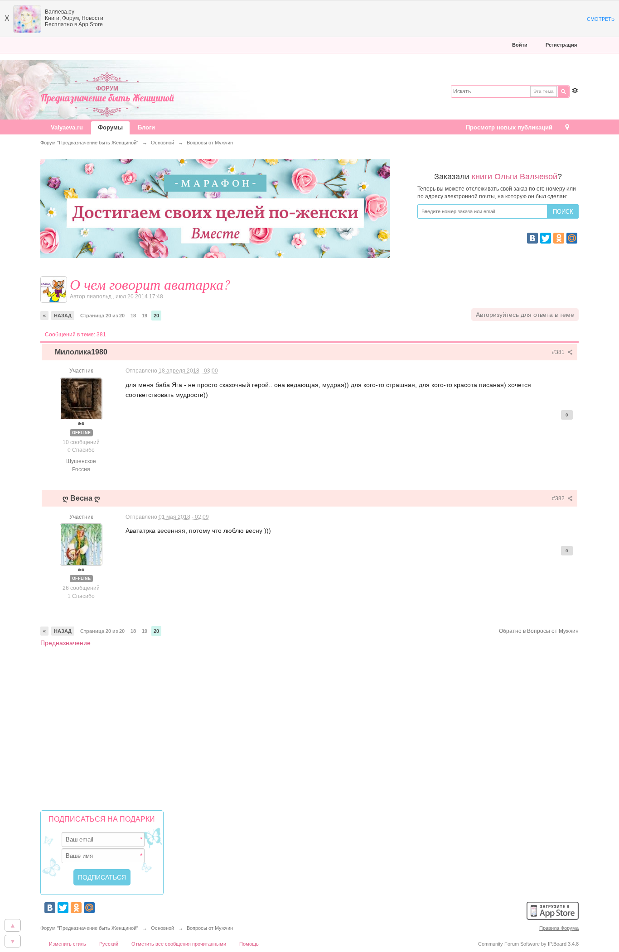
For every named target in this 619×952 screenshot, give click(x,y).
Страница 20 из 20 (102, 315)
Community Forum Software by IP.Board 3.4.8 (528, 944)
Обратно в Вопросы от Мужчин (539, 631)
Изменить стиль (67, 944)
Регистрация (561, 45)
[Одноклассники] (558, 238)
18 (133, 315)
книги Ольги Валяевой (514, 176)
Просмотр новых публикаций (509, 127)
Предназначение (65, 642)
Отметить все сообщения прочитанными (178, 944)
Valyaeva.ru (67, 127)
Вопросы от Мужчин (210, 928)
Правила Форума (559, 928)
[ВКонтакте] (532, 238)
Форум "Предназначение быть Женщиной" (89, 928)
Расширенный (575, 90)
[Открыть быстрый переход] (567, 127)
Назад (63, 315)
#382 (559, 498)
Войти (519, 45)
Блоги (146, 127)
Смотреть (600, 19)
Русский (108, 944)
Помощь (249, 944)
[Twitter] (545, 238)
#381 (559, 352)
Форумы (110, 127)
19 (144, 315)
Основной (162, 928)
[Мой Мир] (571, 238)
